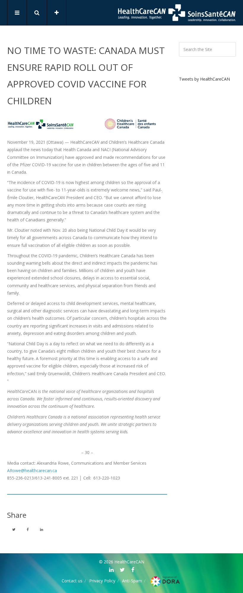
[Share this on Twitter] (13, 529)
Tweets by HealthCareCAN (204, 79)
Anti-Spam (132, 581)
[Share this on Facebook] (27, 529)
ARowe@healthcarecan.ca (32, 470)
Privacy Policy (102, 581)
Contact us (72, 581)
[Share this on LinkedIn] (41, 529)
